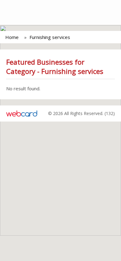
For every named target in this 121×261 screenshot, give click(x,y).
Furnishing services (49, 37)
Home (12, 37)
